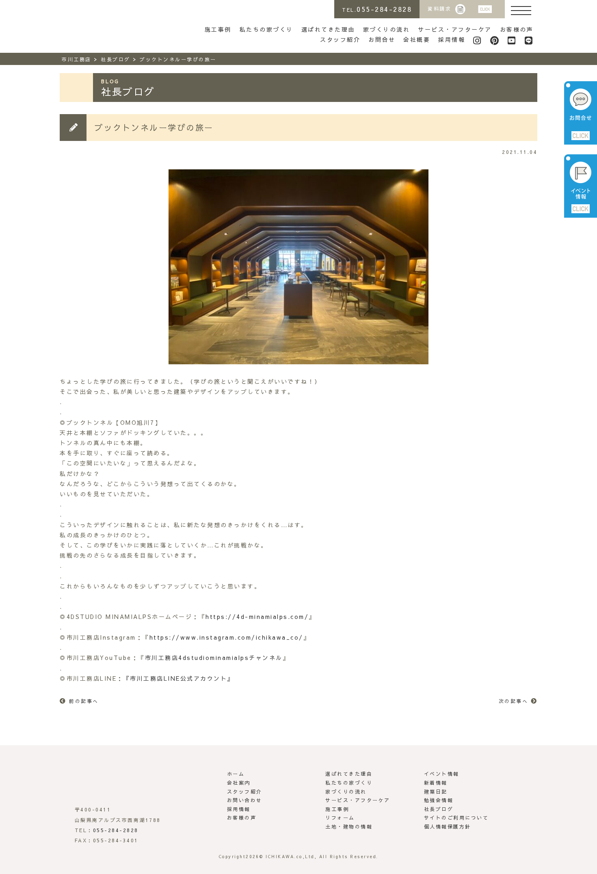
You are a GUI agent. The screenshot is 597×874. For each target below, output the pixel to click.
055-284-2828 (115, 830)
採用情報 (451, 39)
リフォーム (340, 817)
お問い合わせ (244, 800)
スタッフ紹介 (340, 39)
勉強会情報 (439, 800)
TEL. (377, 8)
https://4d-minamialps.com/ (257, 616)
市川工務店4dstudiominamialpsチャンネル (214, 657)
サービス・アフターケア (455, 29)
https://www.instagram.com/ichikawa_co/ (226, 637)
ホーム (236, 773)
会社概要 (416, 39)
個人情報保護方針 (447, 826)
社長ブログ (439, 809)
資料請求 (439, 8)
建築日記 (436, 791)
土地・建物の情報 (348, 826)
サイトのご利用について (456, 817)
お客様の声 (517, 29)
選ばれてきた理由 (328, 29)
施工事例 (218, 29)
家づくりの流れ (386, 29)
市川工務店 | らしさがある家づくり (97, 23)
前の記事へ (84, 701)
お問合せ (381, 39)
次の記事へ (513, 701)
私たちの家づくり (266, 29)
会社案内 (239, 782)
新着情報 (436, 782)
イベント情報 (441, 773)
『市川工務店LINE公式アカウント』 (178, 678)
